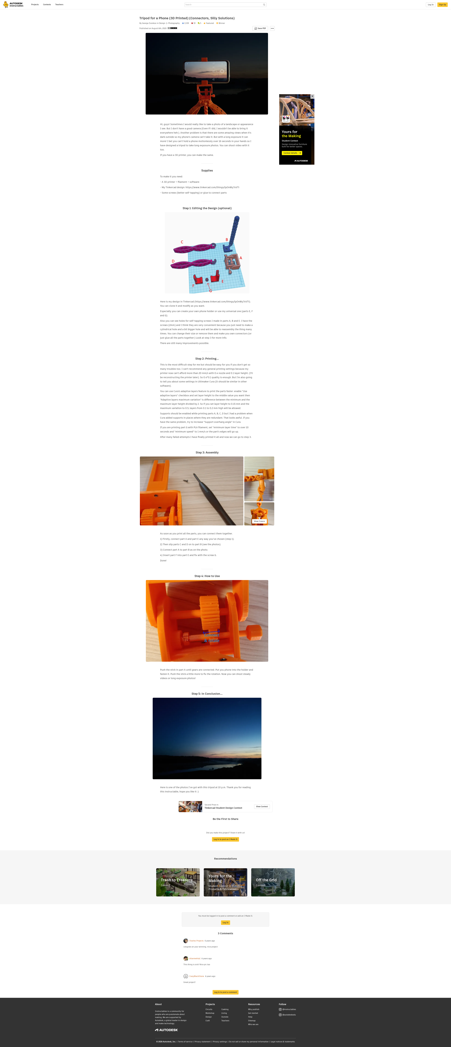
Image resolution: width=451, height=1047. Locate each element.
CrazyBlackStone (196, 976)
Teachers (59, 4)
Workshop (210, 1013)
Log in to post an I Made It (225, 839)
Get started (253, 1013)
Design (162, 23)
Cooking (225, 1009)
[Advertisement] (296, 129)
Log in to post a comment (225, 992)
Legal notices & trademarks (283, 1041)
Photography (174, 23)
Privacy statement (202, 1041)
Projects (35, 4)
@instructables (289, 1009)
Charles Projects (196, 941)
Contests (47, 4)
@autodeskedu (289, 1014)
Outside (224, 1017)
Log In (431, 4)
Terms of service (185, 1041)
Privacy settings (220, 1041)
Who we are (253, 1024)
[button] (272, 28)
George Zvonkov (149, 23)
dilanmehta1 (194, 958)
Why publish (253, 1009)
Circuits (209, 1009)
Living (224, 1013)
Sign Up (442, 4)
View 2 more (259, 521)
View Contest (262, 806)
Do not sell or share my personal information (248, 1041)
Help (250, 1017)
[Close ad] (312, 96)
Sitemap (252, 1020)
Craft (208, 1020)
